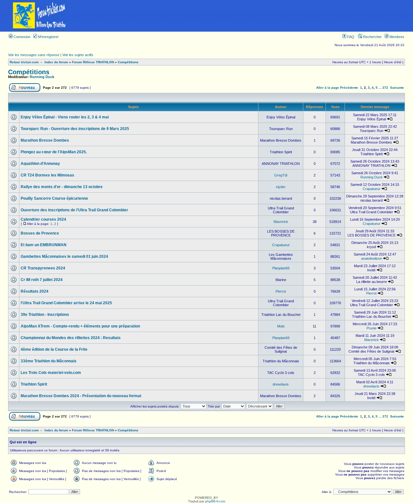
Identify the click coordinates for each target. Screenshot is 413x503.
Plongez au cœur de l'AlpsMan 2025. (54, 152)
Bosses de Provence (40, 233)
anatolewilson (371, 258)
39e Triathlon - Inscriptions (45, 314)
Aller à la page (327, 87)
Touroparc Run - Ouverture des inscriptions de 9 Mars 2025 (75, 128)
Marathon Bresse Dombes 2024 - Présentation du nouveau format (81, 396)
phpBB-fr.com (215, 501)
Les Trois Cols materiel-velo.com (51, 372)
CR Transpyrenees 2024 (43, 268)
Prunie (372, 328)
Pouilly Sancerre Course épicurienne (54, 198)
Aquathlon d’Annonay (40, 163)
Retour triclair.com (24, 62)
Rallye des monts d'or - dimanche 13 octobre (62, 187)
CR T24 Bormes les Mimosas (47, 175)
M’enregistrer (48, 37)
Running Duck (42, 77)
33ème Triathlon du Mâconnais (48, 361)
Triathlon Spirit (34, 384)
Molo (281, 326)
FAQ (350, 37)
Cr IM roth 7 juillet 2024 (42, 279)
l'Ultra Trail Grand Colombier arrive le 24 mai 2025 (66, 303)
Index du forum (56, 62)
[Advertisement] (246, 15)
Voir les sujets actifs (77, 55)
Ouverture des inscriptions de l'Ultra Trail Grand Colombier (74, 210)
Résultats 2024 (34, 291)
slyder (281, 187)
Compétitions (128, 62)
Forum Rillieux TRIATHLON (93, 62)
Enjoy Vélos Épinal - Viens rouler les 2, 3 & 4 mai (65, 117)
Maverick (281, 222)
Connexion (21, 37)
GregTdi (280, 175)
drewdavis (281, 384)
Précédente (349, 87)
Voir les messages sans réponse (33, 55)
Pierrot (281, 291)
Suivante (397, 87)
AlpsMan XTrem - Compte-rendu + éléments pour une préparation (80, 326)
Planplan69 (280, 268)
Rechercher (372, 37)
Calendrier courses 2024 (43, 219)
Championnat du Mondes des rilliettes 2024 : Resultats (71, 338)
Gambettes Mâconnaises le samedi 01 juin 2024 (64, 256)
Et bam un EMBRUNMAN (43, 245)
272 (385, 87)
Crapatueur (371, 189)
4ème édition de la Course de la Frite (54, 349)
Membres (396, 37)
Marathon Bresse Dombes (45, 140)
